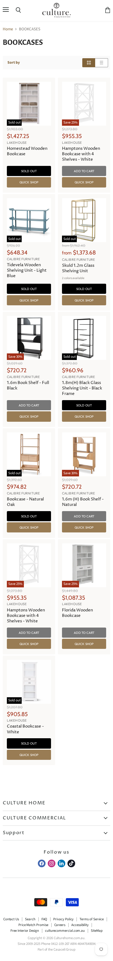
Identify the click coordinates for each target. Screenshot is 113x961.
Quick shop (28, 182)
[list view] (101, 62)
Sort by (13, 62)
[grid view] (88, 62)
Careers (60, 924)
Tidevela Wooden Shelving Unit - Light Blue (27, 270)
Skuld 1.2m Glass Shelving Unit (78, 268)
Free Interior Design (24, 930)
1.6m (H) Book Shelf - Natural (83, 502)
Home (8, 29)
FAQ (44, 919)
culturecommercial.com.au (65, 930)
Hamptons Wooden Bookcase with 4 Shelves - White (81, 154)
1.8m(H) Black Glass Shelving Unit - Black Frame (82, 388)
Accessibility (80, 924)
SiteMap (97, 930)
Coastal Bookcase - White (25, 729)
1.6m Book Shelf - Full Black (28, 385)
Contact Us (11, 919)
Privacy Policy (63, 919)
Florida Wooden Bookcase (77, 613)
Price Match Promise (33, 924)
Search (30, 919)
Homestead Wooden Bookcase (27, 151)
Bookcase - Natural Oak (25, 502)
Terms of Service (92, 919)
